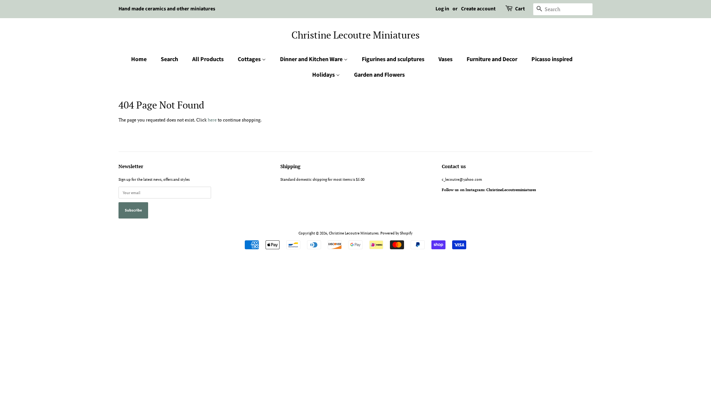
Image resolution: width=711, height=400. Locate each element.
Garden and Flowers (379, 75)
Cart (520, 9)
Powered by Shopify (396, 233)
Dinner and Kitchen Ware (312, 59)
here (212, 120)
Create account (478, 9)
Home (139, 59)
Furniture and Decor (492, 59)
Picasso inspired (552, 59)
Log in (442, 9)
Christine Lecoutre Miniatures (355, 35)
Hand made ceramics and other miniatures (166, 9)
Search (169, 59)
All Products (208, 59)
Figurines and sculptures (393, 59)
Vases (445, 59)
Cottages (250, 59)
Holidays (324, 75)
